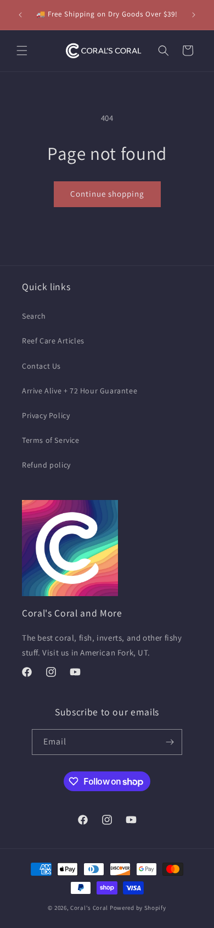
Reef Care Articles (53, 341)
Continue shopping (107, 193)
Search (34, 316)
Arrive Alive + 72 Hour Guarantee (79, 391)
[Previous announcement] (20, 15)
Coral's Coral (89, 908)
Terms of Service (51, 440)
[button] (22, 50)
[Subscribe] (169, 742)
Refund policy (46, 465)
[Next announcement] (194, 15)
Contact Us (41, 366)
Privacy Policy (46, 415)
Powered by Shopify (138, 908)
